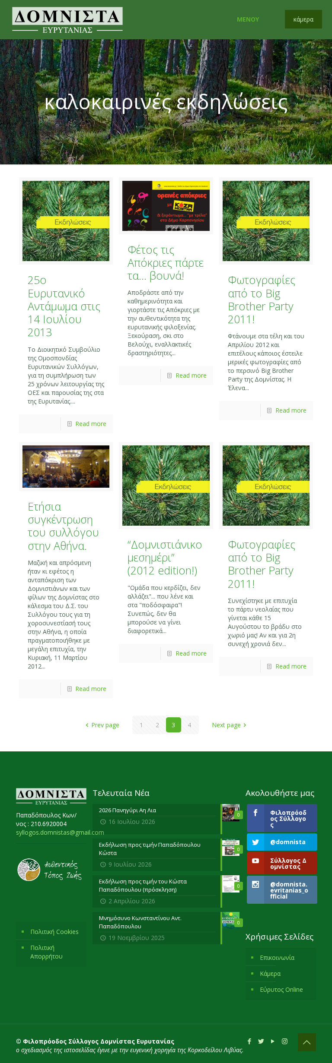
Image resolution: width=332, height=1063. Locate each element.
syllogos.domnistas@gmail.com (60, 832)
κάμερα (303, 19)
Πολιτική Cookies (54, 931)
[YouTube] (273, 1041)
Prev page (105, 725)
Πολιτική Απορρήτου (46, 951)
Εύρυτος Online (281, 989)
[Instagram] (284, 1041)
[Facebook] (249, 1041)
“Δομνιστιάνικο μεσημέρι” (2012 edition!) (165, 557)
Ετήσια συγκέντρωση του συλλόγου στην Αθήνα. (63, 526)
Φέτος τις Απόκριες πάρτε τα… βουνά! (166, 262)
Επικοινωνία (277, 957)
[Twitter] (261, 1041)
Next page (226, 725)
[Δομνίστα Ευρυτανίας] (67, 19)
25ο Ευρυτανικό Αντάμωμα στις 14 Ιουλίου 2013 (64, 305)
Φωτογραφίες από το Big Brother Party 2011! (261, 299)
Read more (90, 424)
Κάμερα (270, 973)
